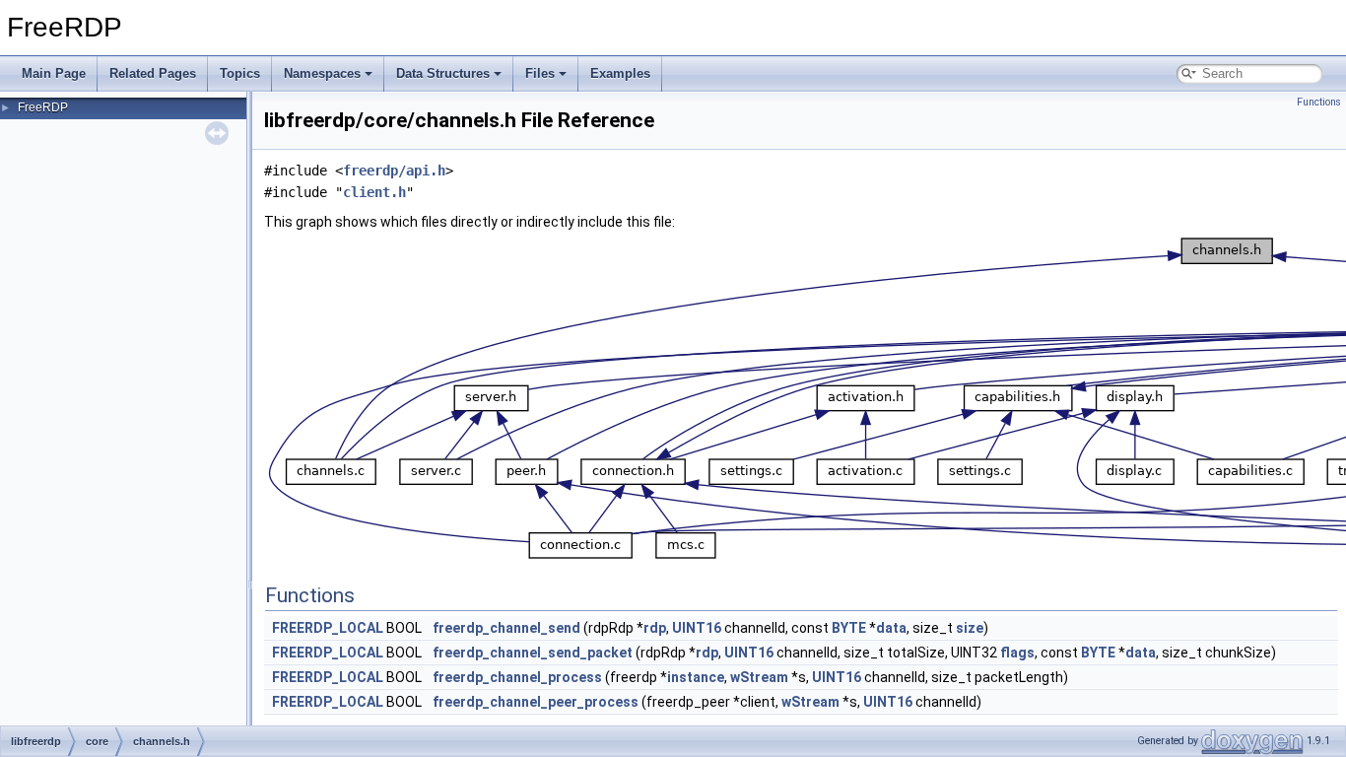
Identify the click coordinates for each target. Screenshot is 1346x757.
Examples (620, 73)
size (969, 628)
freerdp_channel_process (517, 677)
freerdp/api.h (394, 170)
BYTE (849, 628)
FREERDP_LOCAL (327, 628)
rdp (654, 628)
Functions (1319, 102)
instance (695, 677)
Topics (240, 73)
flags (1017, 652)
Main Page (54, 73)
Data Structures (443, 73)
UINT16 (696, 628)
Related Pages (152, 73)
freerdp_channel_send (506, 628)
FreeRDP (43, 107)
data (891, 628)
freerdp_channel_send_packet (533, 652)
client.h (374, 192)
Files (540, 73)
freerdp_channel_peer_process (536, 702)
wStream (759, 677)
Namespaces (322, 73)
